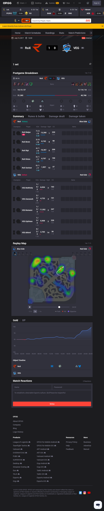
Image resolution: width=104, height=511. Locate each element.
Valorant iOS (42, 460)
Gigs (15, 481)
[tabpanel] (52, 178)
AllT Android (42, 449)
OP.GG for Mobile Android (47, 442)
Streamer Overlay (20, 467)
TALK (15, 474)
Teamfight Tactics (20, 445)
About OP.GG (18, 421)
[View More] (79, 3)
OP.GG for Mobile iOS (45, 445)
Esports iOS (41, 481)
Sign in (96, 3)
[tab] (19, 116)
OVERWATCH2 (19, 452)
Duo (14, 470)
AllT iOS (40, 452)
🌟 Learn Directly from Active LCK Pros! (15, 26)
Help (68, 445)
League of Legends (20, 442)
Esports (16, 477)
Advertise (87, 445)
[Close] (102, 26)
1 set (16, 64)
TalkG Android (42, 470)
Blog (15, 428)
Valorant (16, 449)
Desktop (16, 463)
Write (52, 404)
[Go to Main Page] (7, 3)
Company (17, 425)
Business (87, 442)
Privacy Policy (71, 442)
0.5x (30, 311)
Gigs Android (42, 463)
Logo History (18, 432)
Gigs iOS (40, 467)
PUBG (15, 456)
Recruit (86, 449)
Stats (22, 3)
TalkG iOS (41, 474)
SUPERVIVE (17, 460)
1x (35, 311)
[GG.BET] (26, 21)
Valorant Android (43, 456)
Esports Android (43, 477)
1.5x (40, 311)
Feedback (70, 449)
